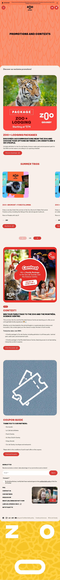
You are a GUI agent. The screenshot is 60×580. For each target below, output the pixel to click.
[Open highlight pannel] (56, 8)
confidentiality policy (45, 481)
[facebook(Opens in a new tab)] (3, 518)
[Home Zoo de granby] (30, 8)
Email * (5, 471)
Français (9, 518)
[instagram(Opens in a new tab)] (6, 518)
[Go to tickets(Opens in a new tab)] (52, 8)
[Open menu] (3, 8)
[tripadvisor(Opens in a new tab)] (12, 518)
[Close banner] (57, 3)
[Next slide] (37, 238)
